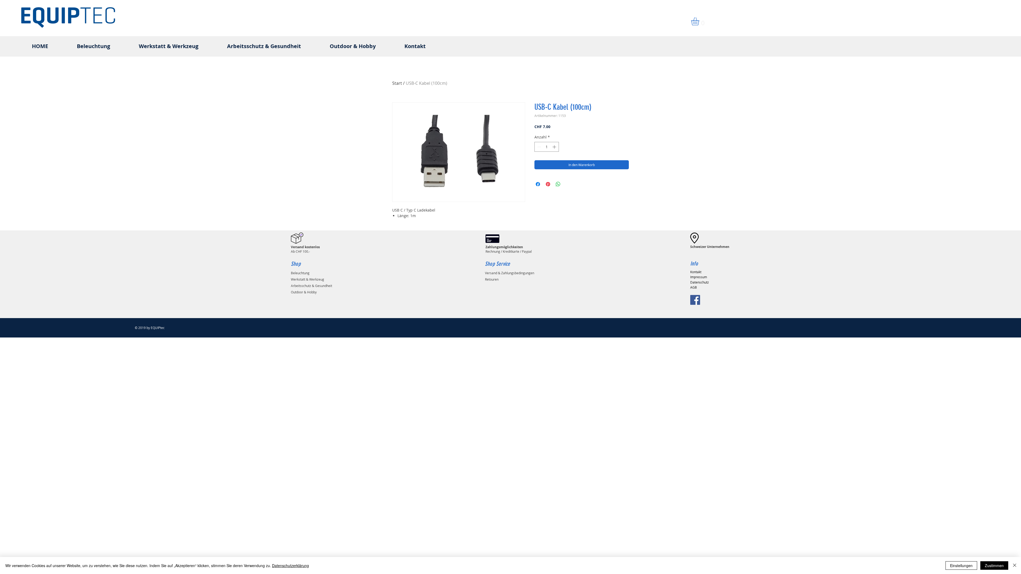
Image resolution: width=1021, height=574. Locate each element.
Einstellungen (961, 565)
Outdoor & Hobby (304, 292)
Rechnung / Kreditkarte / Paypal (509, 249)
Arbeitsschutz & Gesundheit (311, 286)
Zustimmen (994, 565)
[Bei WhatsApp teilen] (558, 184)
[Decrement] (538, 146)
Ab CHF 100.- (305, 249)
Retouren (492, 279)
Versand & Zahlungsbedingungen (509, 273)
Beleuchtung (300, 273)
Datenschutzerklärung (290, 565)
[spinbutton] (546, 146)
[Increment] (554, 146)
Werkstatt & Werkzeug (307, 279)
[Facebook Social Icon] (695, 300)
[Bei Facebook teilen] (538, 184)
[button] (700, 21)
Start (397, 83)
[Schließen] (1014, 565)
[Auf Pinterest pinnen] (548, 184)
